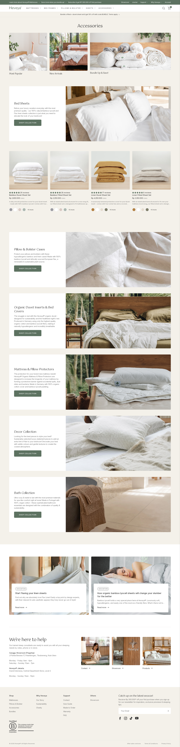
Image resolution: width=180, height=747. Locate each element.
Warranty (67, 711)
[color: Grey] (11, 209)
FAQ (65, 715)
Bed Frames (50, 8)
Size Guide (67, 704)
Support (143, 2)
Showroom (125, 2)
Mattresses (32, 8)
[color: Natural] (101, 209)
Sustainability (41, 704)
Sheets (90, 8)
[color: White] (15, 209)
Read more (19, 607)
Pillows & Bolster (71, 8)
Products (146, 668)
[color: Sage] (24, 209)
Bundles (12, 711)
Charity (39, 708)
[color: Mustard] (93, 209)
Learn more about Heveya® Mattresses (23, 2)
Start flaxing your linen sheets (31, 593)
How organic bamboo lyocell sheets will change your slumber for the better (129, 595)
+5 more (30, 210)
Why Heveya (156, 2)
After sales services (134, 743)
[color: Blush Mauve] (19, 209)
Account (168, 2)
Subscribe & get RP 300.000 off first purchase (84, 2)
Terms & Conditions (151, 743)
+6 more (112, 210)
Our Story (40, 700)
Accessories (105, 8)
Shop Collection (27, 123)
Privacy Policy (166, 743)
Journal (134, 2)
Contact (84, 668)
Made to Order (69, 708)
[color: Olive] (106, 209)
